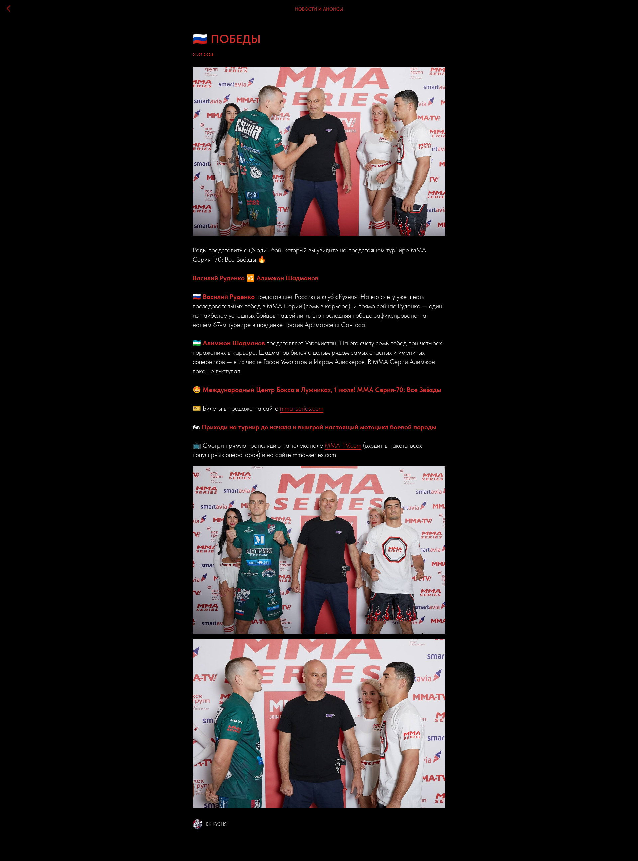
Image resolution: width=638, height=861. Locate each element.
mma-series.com (301, 408)
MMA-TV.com (343, 445)
